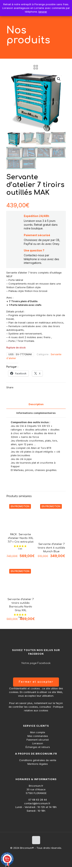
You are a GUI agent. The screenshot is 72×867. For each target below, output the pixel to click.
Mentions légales (37, 763)
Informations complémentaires (36, 412)
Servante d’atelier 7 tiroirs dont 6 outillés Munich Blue (51, 548)
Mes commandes (37, 736)
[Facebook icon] (36, 853)
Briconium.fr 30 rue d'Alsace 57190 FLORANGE (36, 789)
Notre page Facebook (36, 663)
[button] (59, 79)
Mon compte (37, 732)
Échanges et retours (38, 747)
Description (36, 404)
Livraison (37, 743)
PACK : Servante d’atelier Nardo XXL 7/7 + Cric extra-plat (21, 538)
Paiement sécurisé (37, 739)
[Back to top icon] (36, 840)
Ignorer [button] (42, 11)
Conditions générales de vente (37, 760)
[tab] (36, 404)
